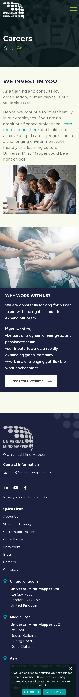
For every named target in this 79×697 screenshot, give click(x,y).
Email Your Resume (27, 381)
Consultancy (13, 539)
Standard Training (17, 524)
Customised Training (19, 532)
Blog (7, 554)
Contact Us (12, 570)
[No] (70, 668)
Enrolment (11, 547)
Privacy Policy (14, 497)
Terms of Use (38, 497)
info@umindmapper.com (30, 472)
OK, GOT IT (31, 692)
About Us (10, 517)
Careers (9, 562)
